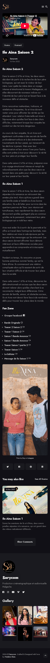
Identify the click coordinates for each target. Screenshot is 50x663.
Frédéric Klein (10, 657)
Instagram (31, 458)
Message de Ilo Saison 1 (16, 358)
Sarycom (13, 59)
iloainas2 (18, 45)
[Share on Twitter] (7, 466)
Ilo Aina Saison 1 (12, 518)
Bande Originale (12, 322)
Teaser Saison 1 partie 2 (16, 345)
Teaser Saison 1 (12, 349)
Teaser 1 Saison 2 (13, 331)
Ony (23, 458)
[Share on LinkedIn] (42, 466)
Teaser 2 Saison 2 (13, 327)
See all (41, 479)
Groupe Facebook (13, 315)
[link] (3, 592)
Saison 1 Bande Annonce (16, 336)
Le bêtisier (9, 354)
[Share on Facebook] (19, 466)
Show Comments (25, 541)
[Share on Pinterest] (30, 466)
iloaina (7, 45)
